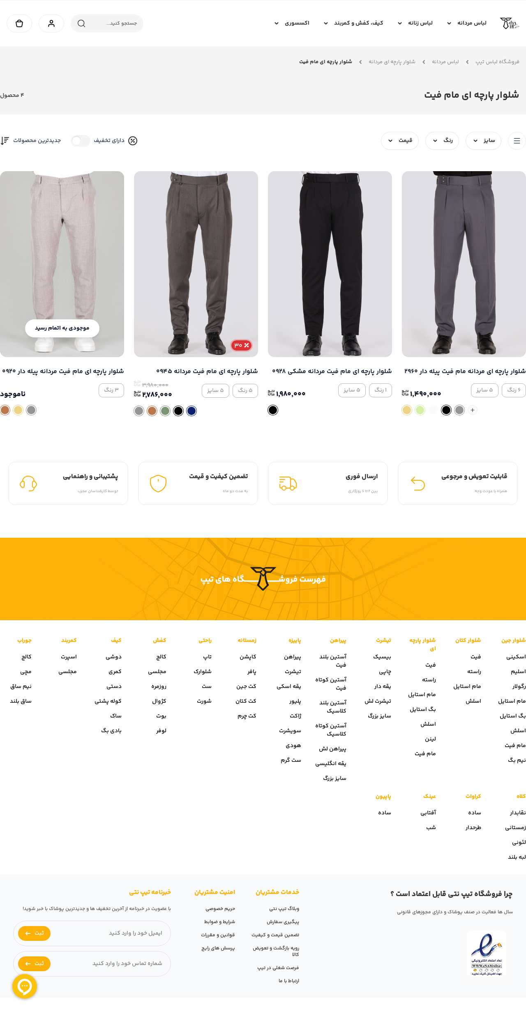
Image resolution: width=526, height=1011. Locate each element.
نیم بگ (517, 760)
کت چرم (247, 716)
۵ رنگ (245, 390)
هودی (293, 745)
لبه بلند (517, 857)
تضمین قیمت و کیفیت (275, 935)
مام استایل (512, 701)
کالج (161, 657)
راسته (474, 671)
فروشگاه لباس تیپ (497, 62)
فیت (476, 657)
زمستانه (247, 640)
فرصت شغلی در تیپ (278, 968)
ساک (116, 716)
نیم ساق (21, 686)
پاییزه (294, 640)
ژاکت (295, 716)
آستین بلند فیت (332, 661)
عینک (429, 796)
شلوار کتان (468, 640)
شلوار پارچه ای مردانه (392, 62)
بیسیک (382, 657)
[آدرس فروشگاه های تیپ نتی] (263, 579)
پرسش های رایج (218, 948)
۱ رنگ (380, 390)
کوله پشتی (108, 701)
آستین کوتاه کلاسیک (330, 730)
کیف (116, 640)
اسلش (518, 731)
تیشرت (383, 640)
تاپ (207, 657)
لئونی (519, 842)
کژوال (159, 701)
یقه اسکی (289, 686)
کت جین (246, 686)
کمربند (69, 640)
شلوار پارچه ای (422, 644)
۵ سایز (484, 390)
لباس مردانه (445, 62)
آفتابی (428, 813)
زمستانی (515, 827)
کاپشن (248, 657)
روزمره (158, 686)
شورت (204, 701)
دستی (114, 686)
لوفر (161, 731)
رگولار (519, 686)
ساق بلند (21, 701)
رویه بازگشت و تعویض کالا (276, 952)
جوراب (24, 640)
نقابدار (518, 813)
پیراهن (338, 640)
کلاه (521, 796)
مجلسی (157, 671)
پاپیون (383, 796)
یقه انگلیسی (330, 763)
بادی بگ (111, 731)
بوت (161, 716)
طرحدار (473, 827)
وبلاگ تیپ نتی (284, 909)
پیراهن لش (332, 749)
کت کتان (245, 701)
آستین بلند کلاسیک (332, 707)
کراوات (473, 796)
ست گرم (291, 760)
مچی (26, 671)
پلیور (295, 701)
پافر (251, 671)
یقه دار (382, 686)
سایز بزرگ (379, 716)
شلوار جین (513, 640)
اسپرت (69, 657)
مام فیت (515, 745)
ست (207, 686)
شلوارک (203, 671)
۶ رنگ (514, 390)
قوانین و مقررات (218, 935)
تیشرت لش (378, 701)
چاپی (385, 671)
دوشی (114, 657)
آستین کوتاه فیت (330, 684)
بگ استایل (513, 716)
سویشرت (290, 731)
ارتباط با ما (289, 981)
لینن (430, 739)
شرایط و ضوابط (219, 922)
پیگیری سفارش (283, 922)
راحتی (205, 640)
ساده (474, 813)
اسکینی (516, 657)
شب (431, 827)
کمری (115, 671)
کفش (159, 640)
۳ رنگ (111, 390)
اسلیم (518, 671)
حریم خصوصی (220, 909)
